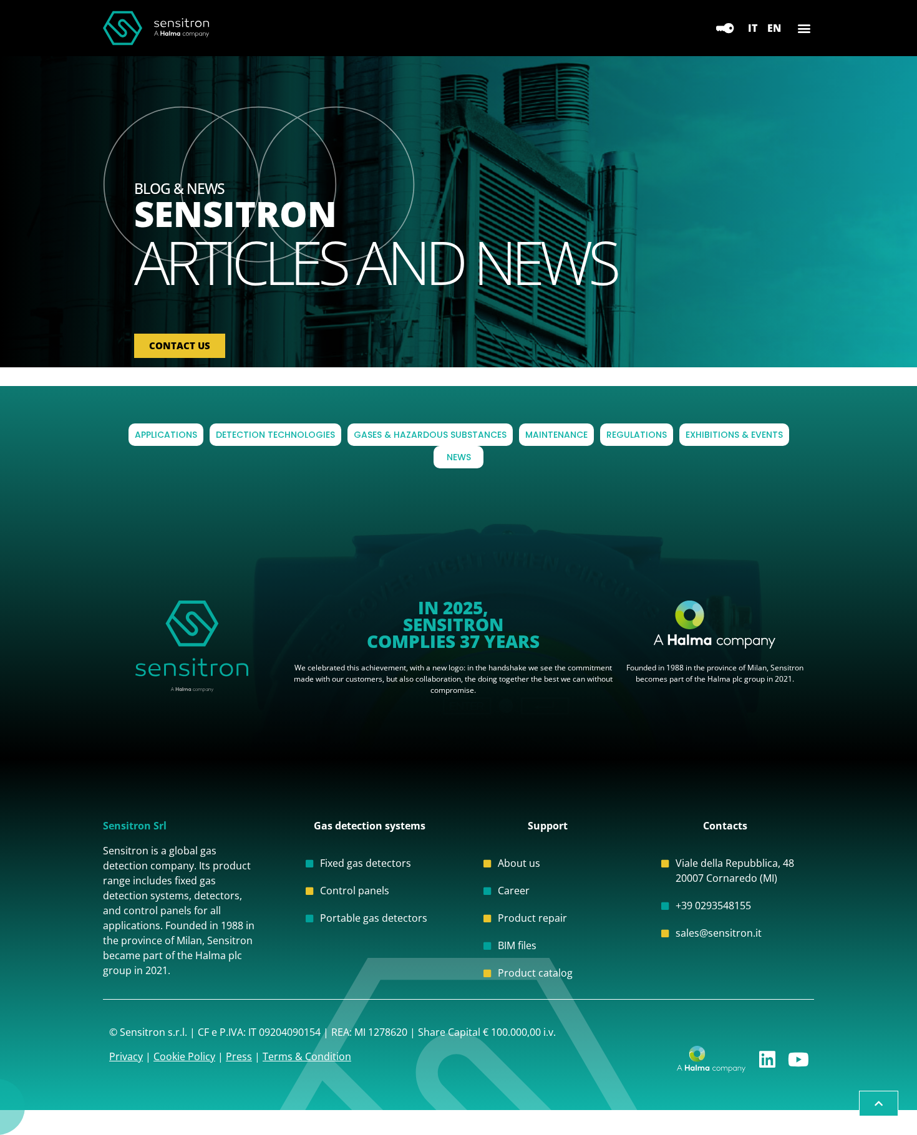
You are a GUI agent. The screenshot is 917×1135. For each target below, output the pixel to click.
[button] (803, 28)
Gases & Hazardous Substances (430, 434)
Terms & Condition (307, 1056)
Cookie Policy (184, 1056)
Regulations (636, 434)
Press (239, 1056)
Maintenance (556, 434)
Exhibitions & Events (734, 434)
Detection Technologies (275, 434)
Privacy (126, 1056)
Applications (166, 434)
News (459, 457)
